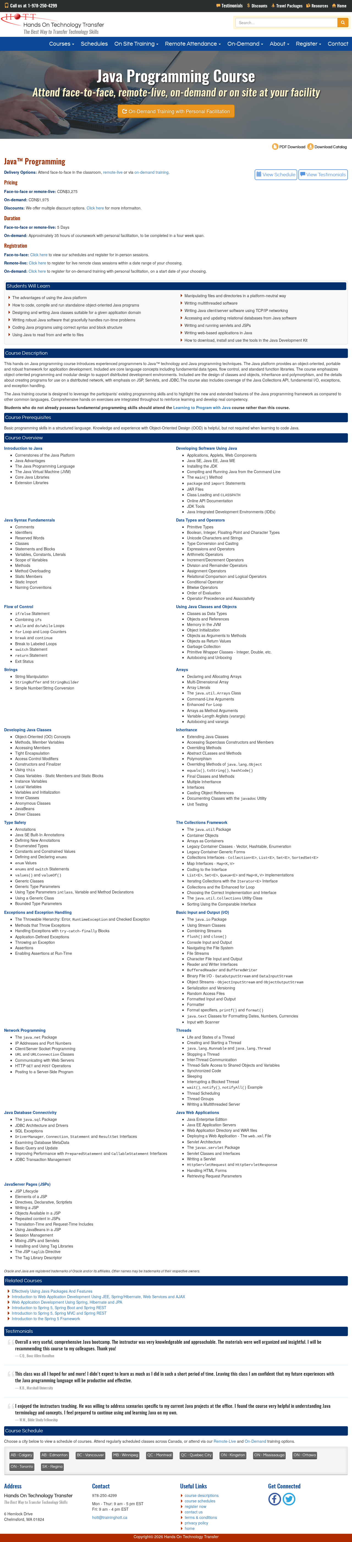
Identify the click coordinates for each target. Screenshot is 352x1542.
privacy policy (196, 1523)
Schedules (94, 44)
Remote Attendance (191, 44)
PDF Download (292, 147)
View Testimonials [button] (325, 174)
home (190, 1528)
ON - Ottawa (305, 1455)
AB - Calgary (21, 1455)
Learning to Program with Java (202, 407)
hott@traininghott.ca (109, 1517)
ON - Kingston (233, 1455)
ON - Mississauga (269, 1455)
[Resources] (317, 5)
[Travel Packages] (286, 5)
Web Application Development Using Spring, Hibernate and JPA (67, 1302)
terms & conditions (201, 1517)
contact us (194, 1512)
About (278, 44)
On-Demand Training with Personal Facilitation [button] (178, 110)
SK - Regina (52, 1467)
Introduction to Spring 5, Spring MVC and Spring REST (59, 1313)
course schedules (200, 1501)
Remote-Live (225, 1441)
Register (307, 44)
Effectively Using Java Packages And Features (52, 1291)
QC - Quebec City (196, 1455)
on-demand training (151, 172)
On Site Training (135, 44)
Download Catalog (330, 147)
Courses (60, 44)
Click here (95, 208)
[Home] (339, 5)
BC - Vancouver (90, 1455)
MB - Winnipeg (125, 1455)
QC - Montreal (159, 1455)
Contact (338, 44)
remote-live (113, 172)
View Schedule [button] (278, 174)
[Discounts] (256, 5)
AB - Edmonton (55, 1455)
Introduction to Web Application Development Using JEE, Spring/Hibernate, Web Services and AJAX (98, 1296)
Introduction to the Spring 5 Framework (46, 1318)
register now (195, 1506)
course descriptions (202, 1495)
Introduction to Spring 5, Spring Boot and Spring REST (59, 1307)
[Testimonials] (229, 5)
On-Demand (243, 44)
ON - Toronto (22, 1467)
